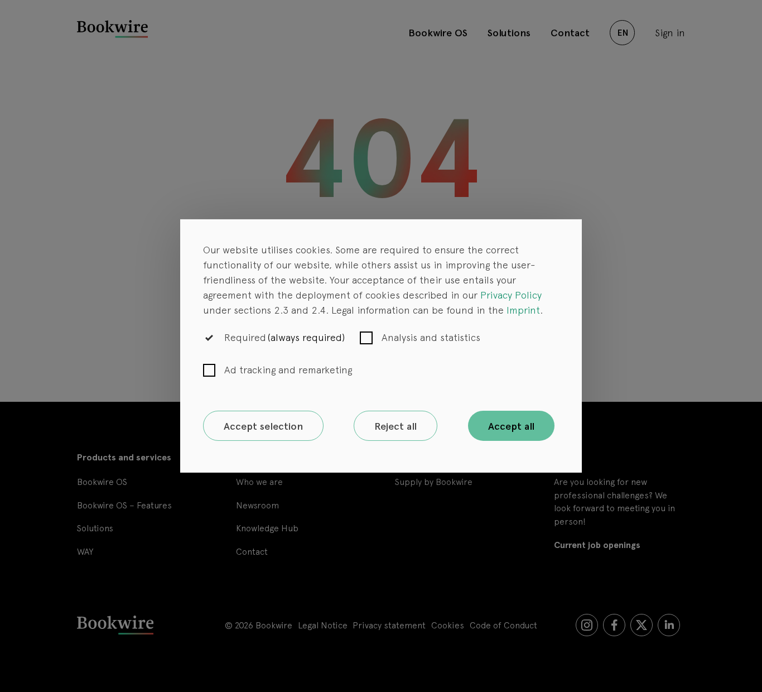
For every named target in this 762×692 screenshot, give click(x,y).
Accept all (511, 426)
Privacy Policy (511, 294)
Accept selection (263, 426)
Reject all (395, 426)
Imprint (523, 309)
